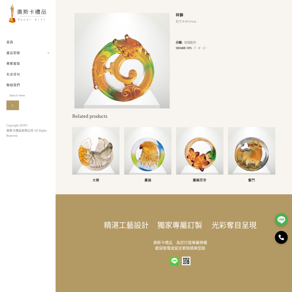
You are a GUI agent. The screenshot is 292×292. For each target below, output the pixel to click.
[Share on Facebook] (195, 48)
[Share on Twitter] (199, 48)
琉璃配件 (190, 42)
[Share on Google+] (205, 48)
